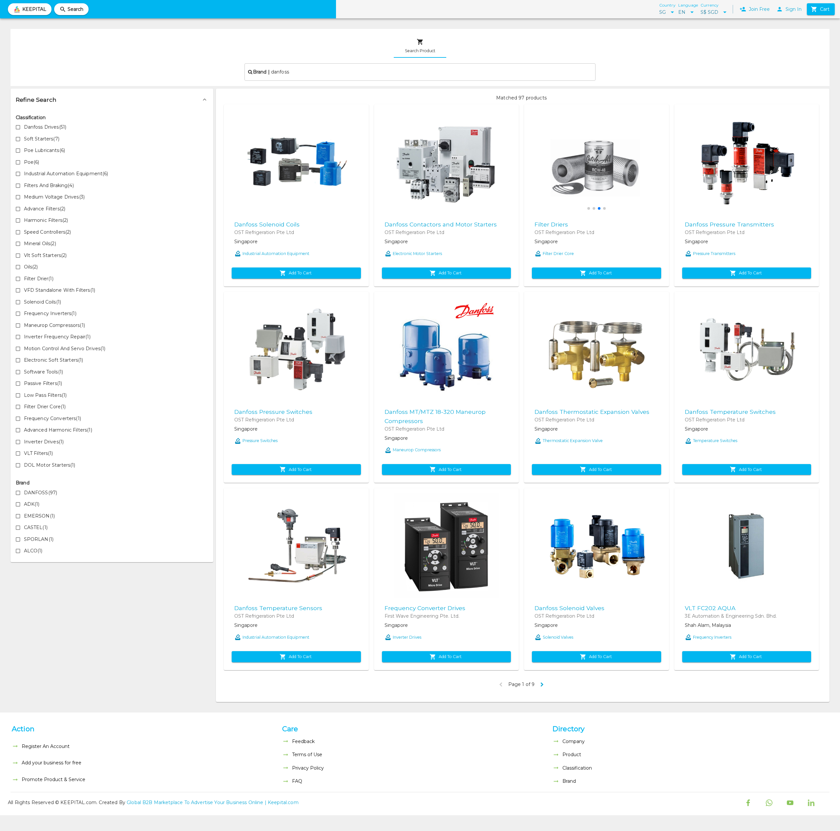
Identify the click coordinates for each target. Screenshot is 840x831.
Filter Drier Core (558, 253)
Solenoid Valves (558, 637)
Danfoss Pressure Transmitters (729, 224)
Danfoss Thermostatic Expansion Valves (592, 411)
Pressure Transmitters (714, 253)
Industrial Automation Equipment (275, 253)
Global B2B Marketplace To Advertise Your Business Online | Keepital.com (213, 802)
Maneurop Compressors (417, 449)
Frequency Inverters (712, 637)
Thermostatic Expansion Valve (573, 440)
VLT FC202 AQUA (710, 608)
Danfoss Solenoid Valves (569, 608)
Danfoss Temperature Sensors (278, 608)
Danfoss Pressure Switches (273, 411)
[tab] (420, 46)
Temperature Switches (715, 440)
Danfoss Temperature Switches (730, 411)
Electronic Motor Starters (417, 253)
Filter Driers (551, 224)
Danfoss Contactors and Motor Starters (441, 224)
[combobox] (420, 72)
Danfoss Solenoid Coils (267, 224)
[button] (111, 100)
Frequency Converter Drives (425, 608)
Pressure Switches (260, 440)
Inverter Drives (407, 637)
